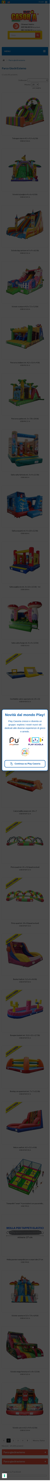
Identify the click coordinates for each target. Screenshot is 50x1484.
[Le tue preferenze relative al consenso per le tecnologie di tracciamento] (4, 1475)
